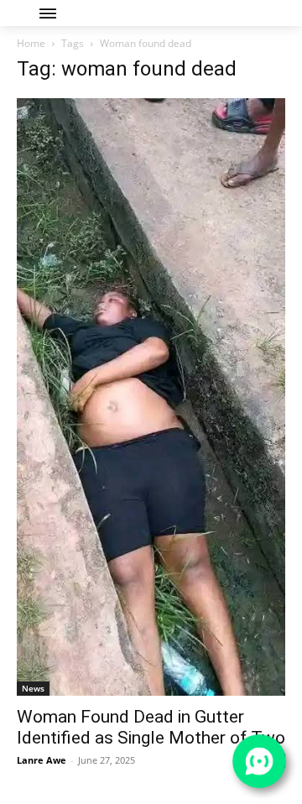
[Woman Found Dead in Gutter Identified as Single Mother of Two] (151, 397)
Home (31, 43)
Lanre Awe (41, 760)
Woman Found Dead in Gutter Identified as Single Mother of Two (151, 727)
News (33, 688)
